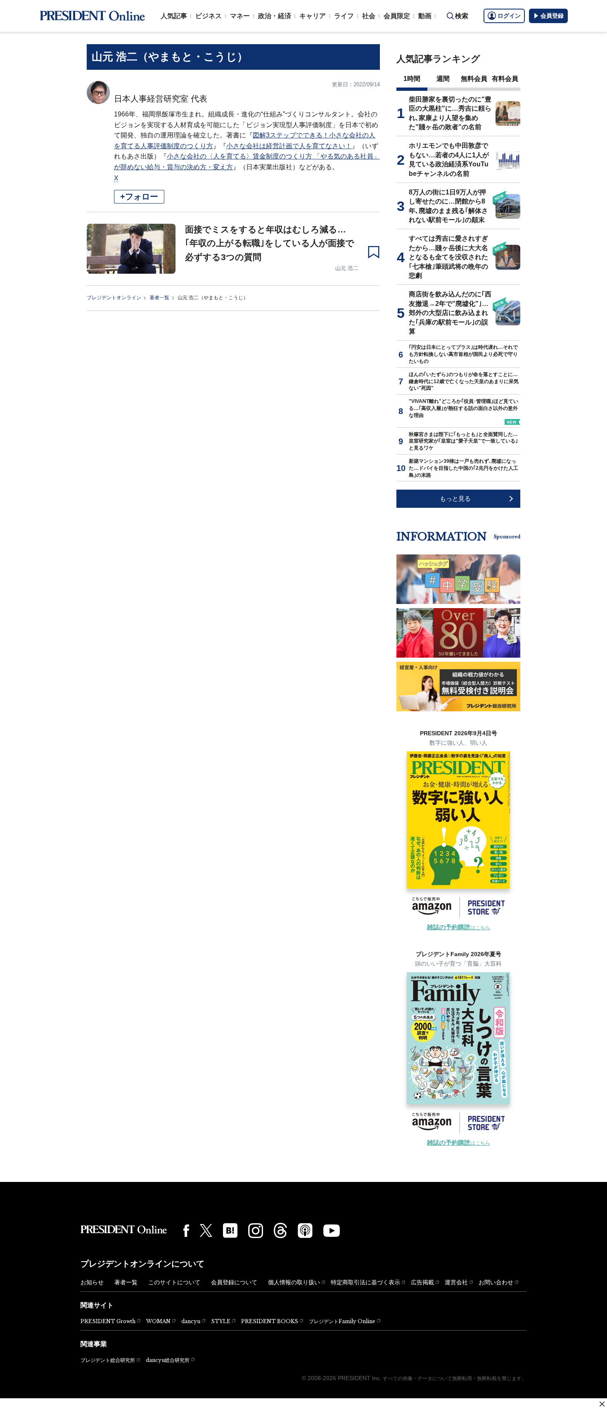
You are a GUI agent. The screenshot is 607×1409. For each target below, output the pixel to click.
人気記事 (174, 15)
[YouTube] (331, 1230)
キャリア (312, 15)
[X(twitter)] (206, 1230)
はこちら (458, 928)
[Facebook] (186, 1230)
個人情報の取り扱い (294, 1282)
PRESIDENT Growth (108, 1321)
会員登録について (234, 1282)
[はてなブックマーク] (230, 1230)
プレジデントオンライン (114, 298)
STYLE (220, 1321)
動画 (425, 15)
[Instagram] (255, 1230)
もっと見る (455, 498)
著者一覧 (159, 298)
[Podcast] (305, 1230)
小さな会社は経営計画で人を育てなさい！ (289, 145)
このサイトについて (174, 1282)
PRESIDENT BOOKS (269, 1321)
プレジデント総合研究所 (108, 1360)
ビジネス (208, 15)
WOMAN (158, 1321)
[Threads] (280, 1230)
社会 (368, 15)
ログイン (509, 15)
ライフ (344, 15)
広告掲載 (422, 1282)
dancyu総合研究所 (168, 1360)
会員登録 (552, 15)
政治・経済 (274, 15)
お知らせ (92, 1282)
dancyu (190, 1321)
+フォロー (139, 196)
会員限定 (397, 15)
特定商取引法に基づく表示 (365, 1282)
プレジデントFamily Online (342, 1321)
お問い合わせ (496, 1282)
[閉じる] (602, 1404)
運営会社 (456, 1282)
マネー (240, 15)
